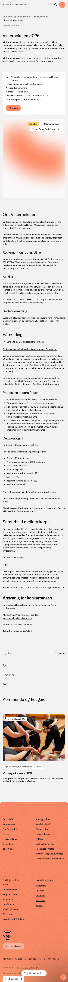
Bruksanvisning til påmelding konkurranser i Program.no (30, 349)
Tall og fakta (9, 848)
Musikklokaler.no (11, 909)
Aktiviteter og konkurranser (17, 16)
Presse (6, 834)
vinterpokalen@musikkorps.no (50, 587)
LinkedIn (40, 890)
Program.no (8, 899)
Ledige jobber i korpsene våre (50, 858)
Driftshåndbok (10, 889)
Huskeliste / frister (45, 848)
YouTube (40, 900)
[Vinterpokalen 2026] (34, 748)
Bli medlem (8, 843)
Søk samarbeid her (15, 557)
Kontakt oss (9, 824)
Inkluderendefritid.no (13, 919)
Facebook (40, 895)
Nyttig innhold (43, 824)
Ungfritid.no (9, 904)
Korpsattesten (10, 894)
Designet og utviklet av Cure (17, 973)
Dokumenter (42, 829)
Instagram (41, 885)
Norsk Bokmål (11, 979)
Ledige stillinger (10, 839)
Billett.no (7, 914)
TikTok (39, 905)
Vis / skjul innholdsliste (34, 973)
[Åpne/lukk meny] (62, 5)
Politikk (39, 839)
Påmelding (13, 108)
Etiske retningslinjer (45, 843)
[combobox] (13, 979)
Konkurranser (41, 16)
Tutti (5, 884)
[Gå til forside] (7, 935)
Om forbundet (10, 829)
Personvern (8, 967)
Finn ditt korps (43, 834)
